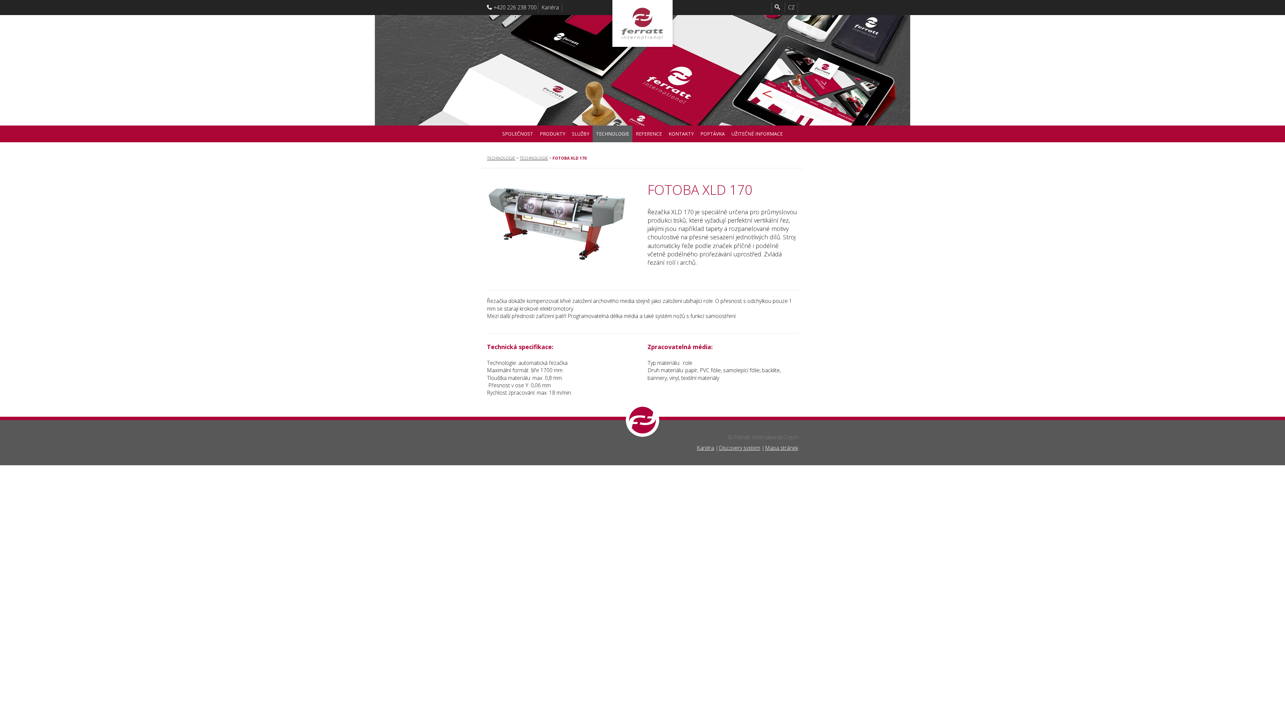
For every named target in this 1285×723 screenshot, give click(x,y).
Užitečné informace (757, 134)
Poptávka (712, 134)
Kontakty (681, 134)
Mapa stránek (781, 448)
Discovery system (739, 448)
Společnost (517, 134)
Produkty (552, 134)
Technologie (612, 134)
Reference (649, 134)
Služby (580, 134)
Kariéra (550, 7)
